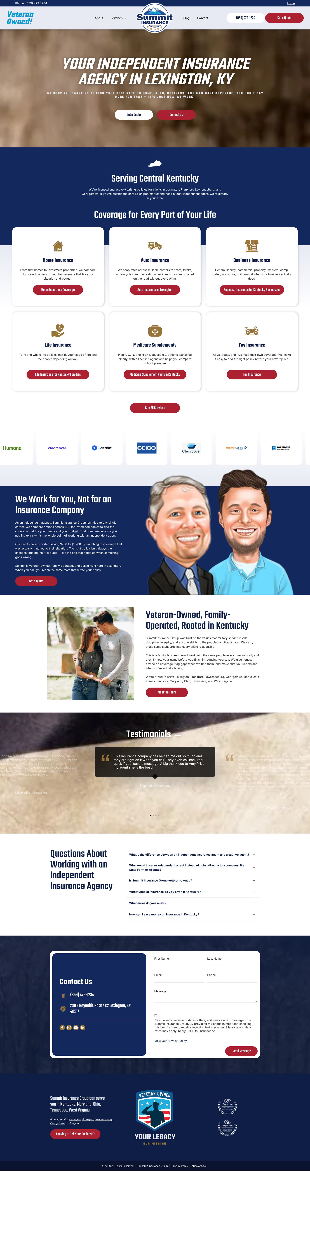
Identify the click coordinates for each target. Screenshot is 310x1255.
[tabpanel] (155, 779)
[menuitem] (99, 18)
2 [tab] (153, 816)
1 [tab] (151, 816)
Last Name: (214, 958)
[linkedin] (82, 1028)
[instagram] (69, 1028)
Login (291, 3)
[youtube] (76, 1028)
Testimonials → (155, 735)
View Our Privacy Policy (170, 1041)
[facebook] (62, 1028)
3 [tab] (156, 816)
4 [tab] (159, 816)
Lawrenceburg (214, 677)
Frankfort (87, 1119)
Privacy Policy (180, 1165)
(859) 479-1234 (36, 3)
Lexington (172, 189)
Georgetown (234, 677)
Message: (160, 991)
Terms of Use (198, 1165)
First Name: (162, 958)
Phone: (212, 975)
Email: (158, 975)
